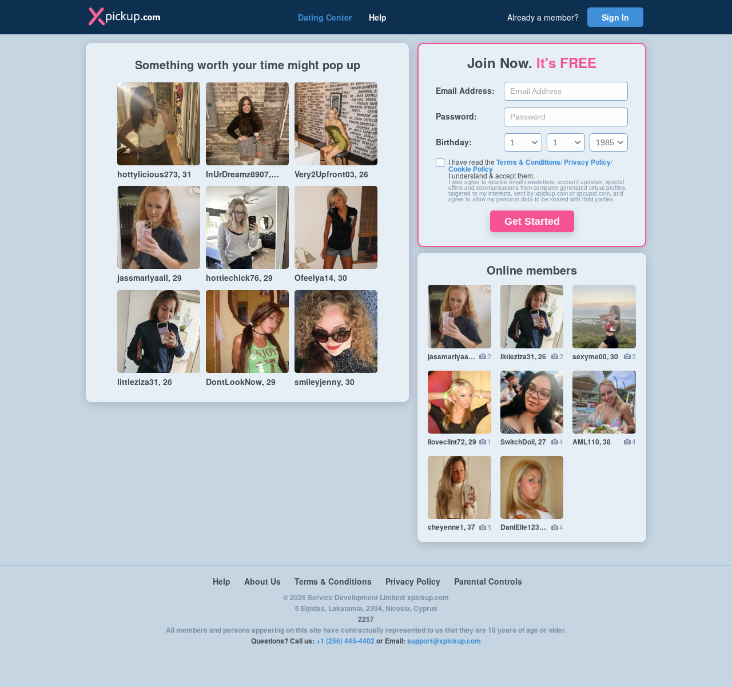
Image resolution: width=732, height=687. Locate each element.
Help (378, 17)
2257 (366, 618)
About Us (262, 581)
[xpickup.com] (133, 17)
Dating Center (325, 17)
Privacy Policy (587, 162)
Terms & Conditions (528, 162)
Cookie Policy (470, 169)
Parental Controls (488, 581)
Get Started (532, 221)
